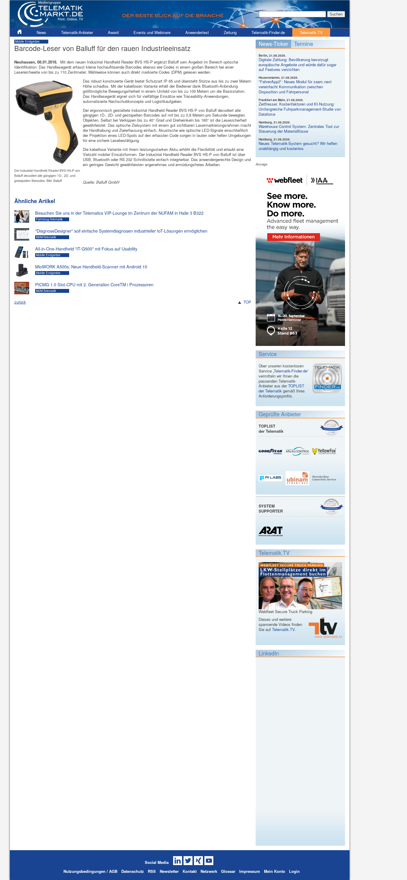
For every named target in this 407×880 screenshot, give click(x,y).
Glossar (228, 871)
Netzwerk (209, 871)
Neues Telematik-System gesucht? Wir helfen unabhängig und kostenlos (298, 145)
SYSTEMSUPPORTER (271, 508)
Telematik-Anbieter (77, 32)
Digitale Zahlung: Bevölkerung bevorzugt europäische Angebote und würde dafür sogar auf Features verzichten (297, 64)
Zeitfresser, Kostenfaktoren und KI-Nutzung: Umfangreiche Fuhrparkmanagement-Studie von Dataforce (300, 109)
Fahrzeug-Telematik (49, 219)
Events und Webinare (151, 32)
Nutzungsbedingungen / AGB (90, 871)
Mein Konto (274, 871)
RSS (152, 871)
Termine (303, 43)
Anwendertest (197, 32)
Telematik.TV (311, 32)
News (41, 32)
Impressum (249, 871)
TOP (247, 302)
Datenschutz (132, 871)
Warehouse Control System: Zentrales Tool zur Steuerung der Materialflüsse (299, 128)
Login (294, 871)
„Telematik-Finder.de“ (290, 371)
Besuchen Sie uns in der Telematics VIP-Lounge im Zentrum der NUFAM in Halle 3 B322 (119, 213)
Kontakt (190, 871)
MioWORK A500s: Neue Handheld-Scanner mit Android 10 (91, 267)
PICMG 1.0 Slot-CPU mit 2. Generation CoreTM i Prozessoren (94, 284)
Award (113, 32)
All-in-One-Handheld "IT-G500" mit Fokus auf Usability (86, 249)
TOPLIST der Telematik (281, 388)
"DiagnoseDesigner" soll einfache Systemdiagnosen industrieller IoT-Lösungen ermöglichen (121, 231)
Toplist (332, 427)
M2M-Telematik (46, 237)
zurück (20, 302)
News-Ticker (273, 43)
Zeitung (230, 32)
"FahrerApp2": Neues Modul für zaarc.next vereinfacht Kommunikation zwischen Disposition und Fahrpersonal (295, 87)
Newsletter (169, 871)
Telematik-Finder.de (268, 32)
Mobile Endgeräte (27, 41)
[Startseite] (179, 25)
